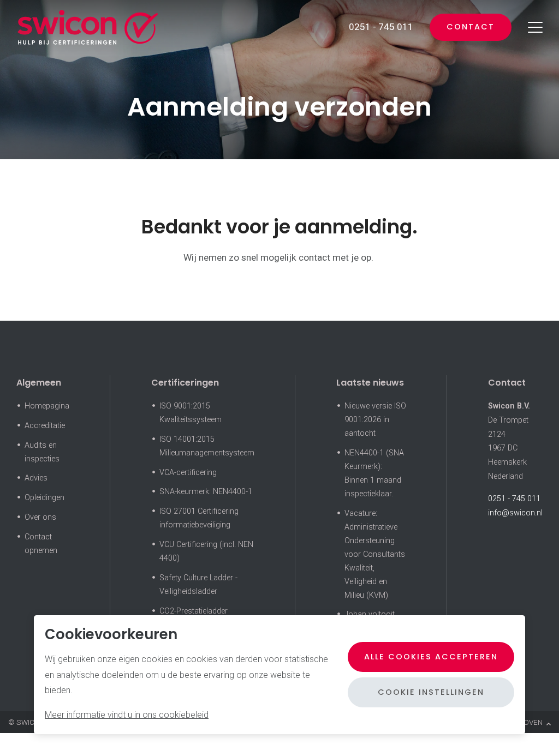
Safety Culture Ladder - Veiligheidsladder (198, 584)
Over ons (40, 517)
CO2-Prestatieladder (193, 611)
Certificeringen (185, 382)
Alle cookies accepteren (431, 656)
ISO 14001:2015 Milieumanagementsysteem (206, 446)
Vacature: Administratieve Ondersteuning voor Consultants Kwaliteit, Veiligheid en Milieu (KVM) (374, 554)
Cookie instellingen (431, 692)
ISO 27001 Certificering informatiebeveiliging (199, 518)
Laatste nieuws (370, 382)
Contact (471, 26)
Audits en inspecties (42, 452)
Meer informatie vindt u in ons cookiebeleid (127, 715)
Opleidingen (44, 497)
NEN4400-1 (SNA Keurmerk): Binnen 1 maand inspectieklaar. (374, 473)
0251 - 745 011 (514, 498)
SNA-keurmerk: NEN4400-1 (205, 491)
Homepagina (47, 406)
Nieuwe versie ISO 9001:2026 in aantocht (375, 419)
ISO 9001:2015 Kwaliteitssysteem (190, 412)
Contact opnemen (41, 543)
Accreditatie (45, 425)
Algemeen (38, 382)
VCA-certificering (188, 472)
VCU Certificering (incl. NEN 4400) (206, 551)
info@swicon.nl (515, 513)
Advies (36, 478)
